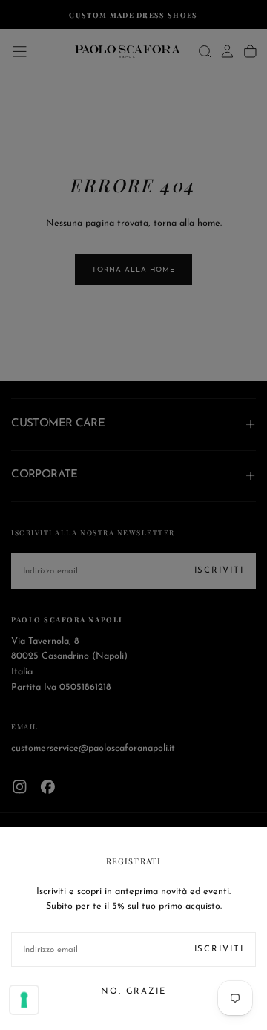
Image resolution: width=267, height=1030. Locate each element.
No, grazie (133, 991)
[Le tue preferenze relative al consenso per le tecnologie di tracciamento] (24, 1000)
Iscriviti (219, 949)
